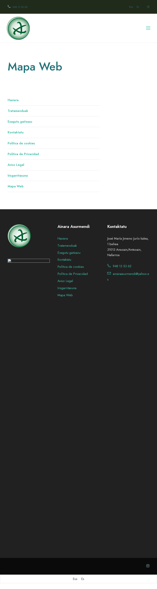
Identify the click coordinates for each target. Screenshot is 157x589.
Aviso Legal (16, 165)
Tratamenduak (18, 111)
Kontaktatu (16, 132)
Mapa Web (16, 186)
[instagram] (147, 7)
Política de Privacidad (23, 154)
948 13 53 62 (20, 7)
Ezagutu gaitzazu (20, 121)
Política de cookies (21, 143)
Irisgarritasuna (18, 175)
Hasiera (13, 100)
